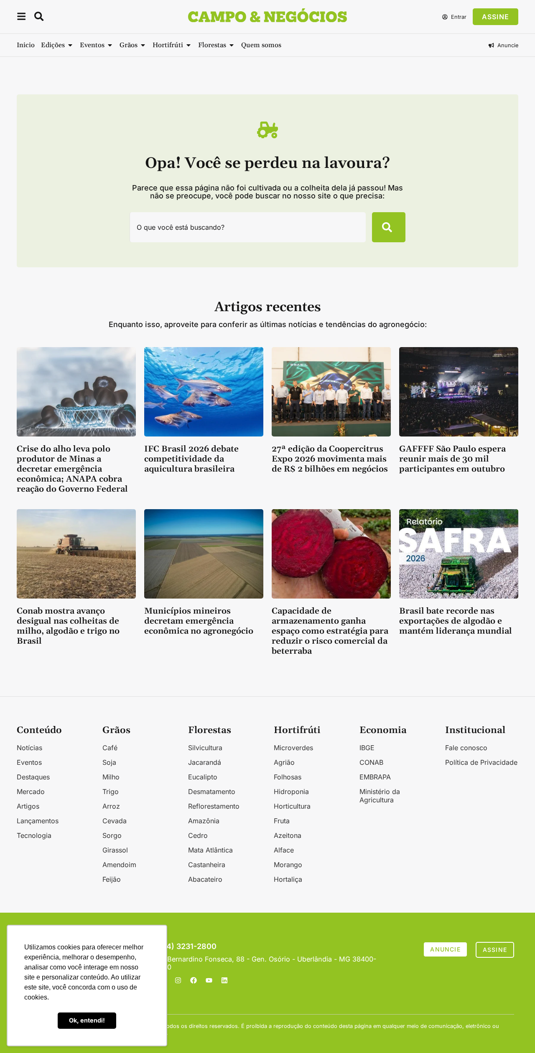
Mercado (31, 791)
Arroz (111, 806)
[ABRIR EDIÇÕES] (70, 45)
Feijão (111, 879)
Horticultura (292, 806)
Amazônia (203, 821)
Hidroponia (291, 791)
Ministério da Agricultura (379, 795)
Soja (109, 762)
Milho (111, 777)
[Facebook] (193, 980)
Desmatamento (211, 791)
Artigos (28, 806)
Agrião (284, 762)
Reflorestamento (213, 806)
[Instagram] (178, 980)
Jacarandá (204, 762)
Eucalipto (202, 777)
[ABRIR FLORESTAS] (231, 45)
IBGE (366, 747)
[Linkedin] (224, 980)
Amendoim (119, 864)
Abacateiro (205, 879)
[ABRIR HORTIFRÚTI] (188, 45)
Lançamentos (38, 821)
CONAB (371, 762)
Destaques (33, 777)
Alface (284, 850)
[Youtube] (209, 980)
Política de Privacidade (481, 762)
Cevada (114, 821)
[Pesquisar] (388, 227)
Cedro (198, 835)
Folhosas (287, 777)
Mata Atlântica (210, 850)
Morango (288, 864)
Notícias (29, 747)
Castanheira (206, 864)
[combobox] (247, 227)
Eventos (29, 762)
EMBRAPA (375, 777)
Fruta (282, 821)
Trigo (110, 791)
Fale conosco (466, 747)
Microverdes (293, 747)
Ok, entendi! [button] (87, 1020)
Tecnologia (34, 835)
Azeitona (287, 835)
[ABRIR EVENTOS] (110, 45)
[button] (21, 18)
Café (109, 747)
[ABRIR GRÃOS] (143, 45)
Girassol (115, 850)
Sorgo (112, 835)
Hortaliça (288, 879)
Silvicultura (205, 747)
